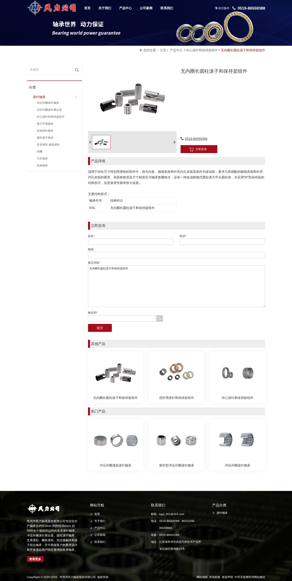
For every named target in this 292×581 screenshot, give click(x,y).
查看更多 (35, 559)
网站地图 (202, 577)
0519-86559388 (196, 139)
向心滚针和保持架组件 (202, 50)
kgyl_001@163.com (171, 514)
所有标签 (214, 577)
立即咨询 (201, 149)
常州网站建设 (256, 577)
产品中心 (176, 50)
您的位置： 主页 (154, 50)
